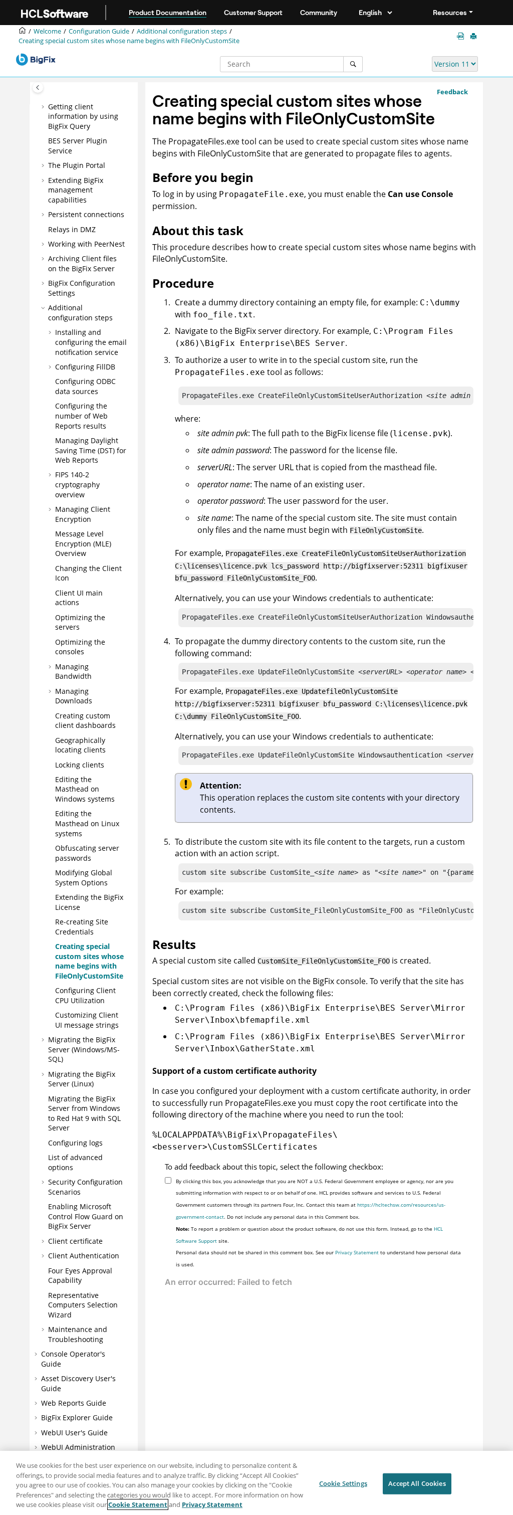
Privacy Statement (357, 1252)
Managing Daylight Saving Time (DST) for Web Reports (90, 450)
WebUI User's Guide (74, 1432)
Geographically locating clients (80, 745)
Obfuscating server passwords (87, 853)
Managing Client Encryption (82, 514)
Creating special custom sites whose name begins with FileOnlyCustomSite (129, 41)
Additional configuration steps (182, 31)
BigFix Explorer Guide (77, 1417)
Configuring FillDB (85, 366)
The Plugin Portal (76, 165)
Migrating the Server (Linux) (81, 1079)
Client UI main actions (79, 598)
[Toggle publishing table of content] (38, 87)
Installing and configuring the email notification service (91, 341)
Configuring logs (75, 1143)
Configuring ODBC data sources (85, 386)
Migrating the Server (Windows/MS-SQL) (84, 1049)
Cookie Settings (343, 1483)
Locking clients (79, 765)
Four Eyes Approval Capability (80, 1275)
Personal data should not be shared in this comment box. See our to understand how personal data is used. (318, 1258)
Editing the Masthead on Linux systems (87, 823)
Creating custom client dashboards (85, 720)
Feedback (452, 91)
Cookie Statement (137, 1504)
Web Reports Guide (73, 1403)
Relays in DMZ (72, 229)
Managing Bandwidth (73, 671)
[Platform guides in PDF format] (462, 36)
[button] (44, 107)
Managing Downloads (73, 696)
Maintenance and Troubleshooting (77, 1334)
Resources (450, 12)
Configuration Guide (99, 31)
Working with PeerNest (86, 244)
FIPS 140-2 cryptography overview (77, 484)
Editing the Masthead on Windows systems (85, 789)
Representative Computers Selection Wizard (83, 1304)
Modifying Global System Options (83, 877)
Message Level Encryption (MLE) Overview (83, 543)
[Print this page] (474, 36)
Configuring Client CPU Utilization (85, 995)
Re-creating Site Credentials (81, 926)
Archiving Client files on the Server (82, 263)
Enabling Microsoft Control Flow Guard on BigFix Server (85, 1216)
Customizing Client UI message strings (87, 1020)
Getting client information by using (83, 116)
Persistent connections (86, 214)
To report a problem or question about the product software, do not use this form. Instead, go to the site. (309, 1234)
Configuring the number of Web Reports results (81, 415)
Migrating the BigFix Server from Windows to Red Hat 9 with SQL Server (84, 1113)
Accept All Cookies (416, 1483)
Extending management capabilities (75, 190)
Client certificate (75, 1241)
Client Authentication (83, 1255)
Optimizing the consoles (80, 647)
